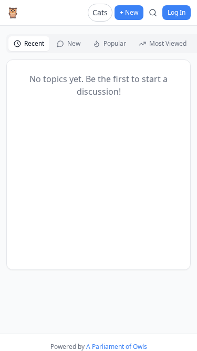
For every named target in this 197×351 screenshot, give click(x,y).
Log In (176, 12)
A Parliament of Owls (116, 346)
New (73, 43)
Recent (34, 43)
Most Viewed (167, 43)
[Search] (153, 12)
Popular (114, 43)
